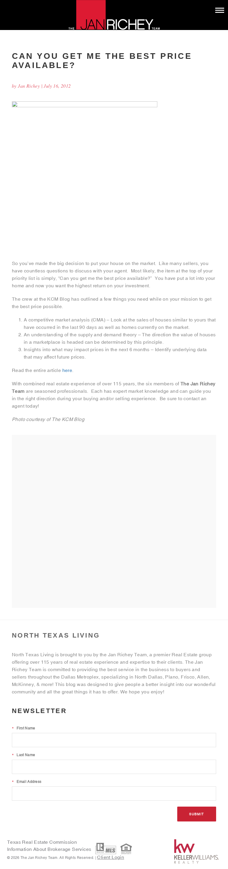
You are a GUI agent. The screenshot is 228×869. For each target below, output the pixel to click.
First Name (23, 728)
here (67, 370)
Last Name (23, 755)
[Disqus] (114, 521)
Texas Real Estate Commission (42, 842)
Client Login (110, 857)
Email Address (26, 781)
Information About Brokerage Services (50, 849)
